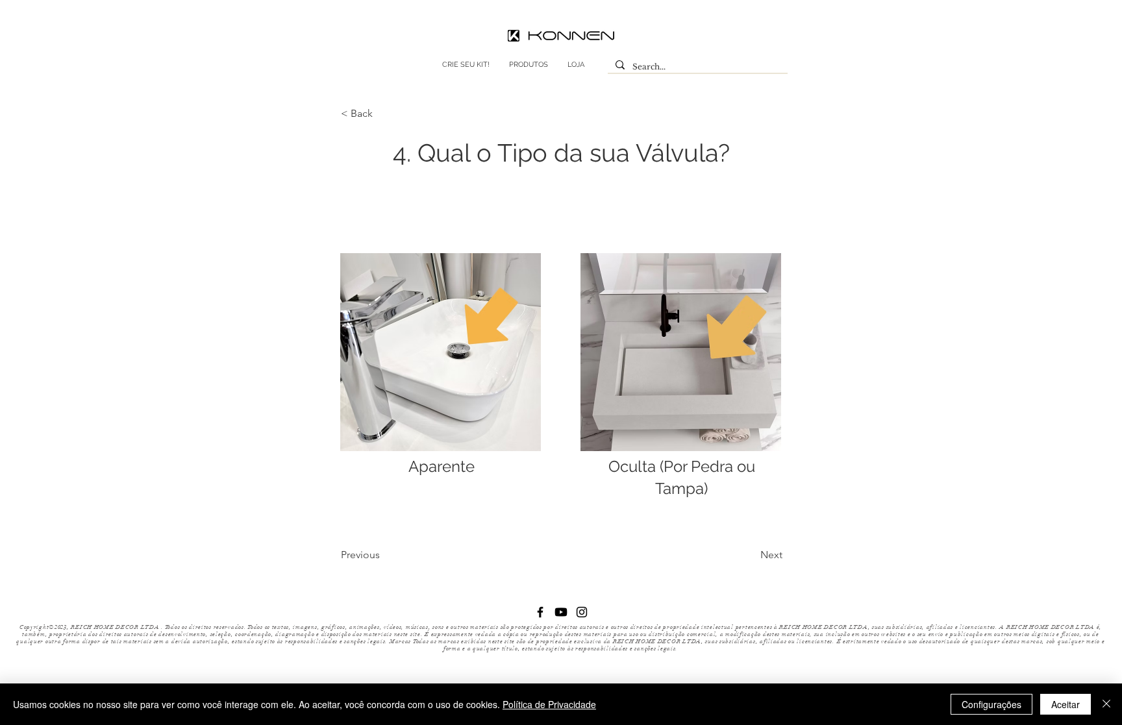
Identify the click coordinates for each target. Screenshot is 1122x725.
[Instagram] (582, 612)
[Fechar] (1106, 704)
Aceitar (1065, 704)
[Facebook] (540, 612)
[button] (384, 114)
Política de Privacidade (549, 704)
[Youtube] (561, 612)
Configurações (991, 704)
